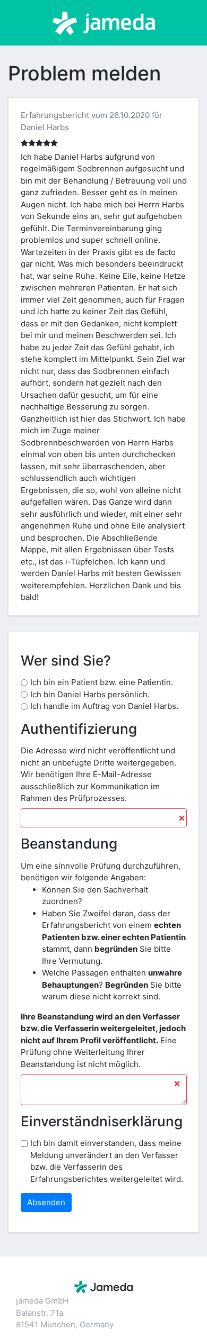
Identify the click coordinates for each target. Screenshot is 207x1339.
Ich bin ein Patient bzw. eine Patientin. (101, 682)
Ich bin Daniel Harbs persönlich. (90, 694)
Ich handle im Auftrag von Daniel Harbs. (104, 706)
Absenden (46, 1202)
